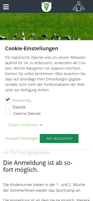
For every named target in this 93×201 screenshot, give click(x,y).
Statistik (19, 107)
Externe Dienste (26, 113)
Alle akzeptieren (59, 138)
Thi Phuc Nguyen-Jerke (30, 152)
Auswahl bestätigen (22, 138)
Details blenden (24, 125)
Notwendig (21, 100)
